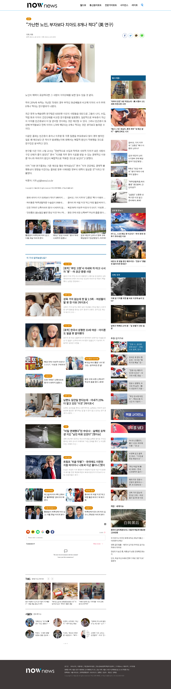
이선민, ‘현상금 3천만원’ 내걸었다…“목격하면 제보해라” (70, 635)
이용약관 (79, 666)
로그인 (66, 666)
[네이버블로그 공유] (142, 37)
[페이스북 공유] (124, 37)
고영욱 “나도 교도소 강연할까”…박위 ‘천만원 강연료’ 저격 (98, 635)
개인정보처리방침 (89, 666)
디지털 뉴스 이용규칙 (122, 666)
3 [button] (67, 643)
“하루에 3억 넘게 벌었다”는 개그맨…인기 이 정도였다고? (98, 623)
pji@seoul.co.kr (45, 180)
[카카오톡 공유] (136, 37)
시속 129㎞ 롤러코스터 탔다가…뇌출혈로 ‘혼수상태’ (91, 602)
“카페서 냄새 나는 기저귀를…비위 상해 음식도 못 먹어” (37, 602)
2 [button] (65, 643)
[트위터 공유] (130, 37)
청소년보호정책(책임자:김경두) (105, 666)
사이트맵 (132, 666)
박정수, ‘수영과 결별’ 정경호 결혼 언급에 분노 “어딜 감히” (42, 635)
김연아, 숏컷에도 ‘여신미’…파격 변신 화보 (70, 622)
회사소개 (73, 666)
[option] (37, 594)
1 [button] (64, 643)
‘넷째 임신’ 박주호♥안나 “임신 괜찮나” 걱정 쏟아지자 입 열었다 (42, 623)
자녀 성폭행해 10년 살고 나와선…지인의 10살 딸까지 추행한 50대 (64, 602)
